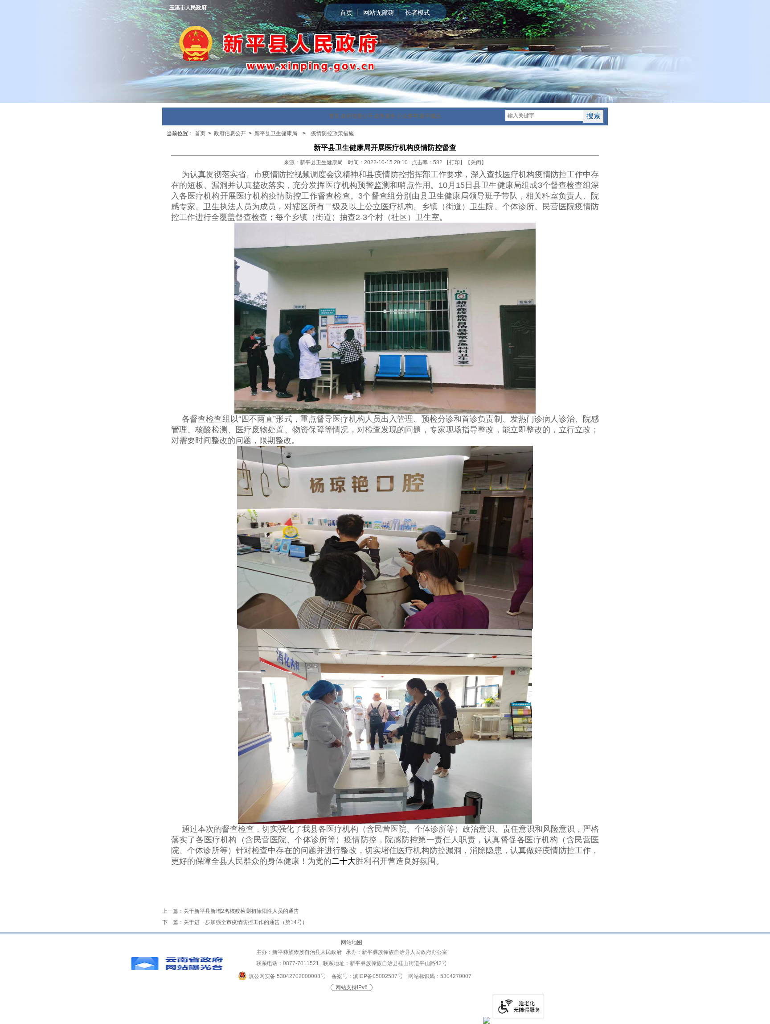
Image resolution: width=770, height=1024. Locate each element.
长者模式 (417, 12)
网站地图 (351, 942)
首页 (346, 12)
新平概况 (430, 116)
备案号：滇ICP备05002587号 (367, 976)
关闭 (476, 162)
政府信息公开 (357, 116)
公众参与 (407, 116)
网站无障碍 (378, 12)
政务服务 (385, 116)
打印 (454, 162)
